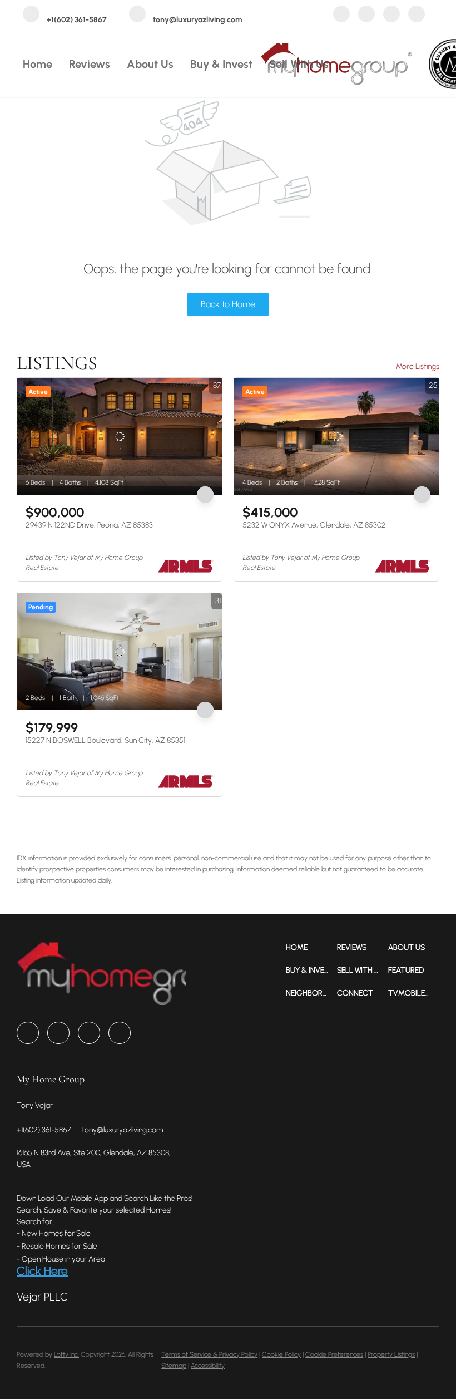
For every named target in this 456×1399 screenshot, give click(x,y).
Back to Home (228, 304)
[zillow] (366, 15)
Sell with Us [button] (299, 64)
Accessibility (208, 1366)
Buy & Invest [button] (221, 64)
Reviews (89, 64)
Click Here (42, 1271)
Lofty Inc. (66, 1354)
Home (37, 64)
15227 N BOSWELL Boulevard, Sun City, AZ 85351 (105, 740)
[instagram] (391, 15)
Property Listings (391, 1354)
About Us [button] (150, 64)
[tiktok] (416, 15)
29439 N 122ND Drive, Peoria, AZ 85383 (89, 525)
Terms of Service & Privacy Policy (209, 1354)
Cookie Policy (281, 1354)
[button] (311, 947)
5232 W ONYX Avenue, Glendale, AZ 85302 (314, 525)
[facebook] (341, 15)
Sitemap (173, 1366)
